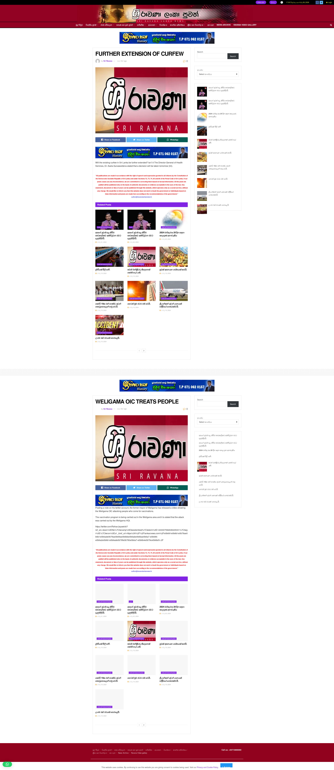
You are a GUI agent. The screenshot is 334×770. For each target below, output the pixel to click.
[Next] (144, 350)
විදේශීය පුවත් (91, 24)
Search (200, 51)
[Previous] (139, 350)
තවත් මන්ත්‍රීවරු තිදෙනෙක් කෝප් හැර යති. (138, 271)
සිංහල (273, 2)
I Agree (226, 766)
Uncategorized (104, 227)
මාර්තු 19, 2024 (101, 273)
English (261, 2)
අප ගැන (210, 24)
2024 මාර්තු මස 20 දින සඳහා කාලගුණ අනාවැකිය (172, 234)
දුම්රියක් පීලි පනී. (102, 269)
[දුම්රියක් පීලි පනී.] (202, 131)
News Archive (224, 24)
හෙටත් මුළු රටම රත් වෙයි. (139, 303)
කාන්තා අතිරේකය (177, 24)
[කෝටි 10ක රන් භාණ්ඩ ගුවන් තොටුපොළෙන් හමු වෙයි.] (202, 170)
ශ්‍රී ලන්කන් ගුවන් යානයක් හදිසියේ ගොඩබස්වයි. (171, 305)
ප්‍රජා (131, 227)
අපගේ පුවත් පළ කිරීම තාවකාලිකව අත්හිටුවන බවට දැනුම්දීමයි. (108, 235)
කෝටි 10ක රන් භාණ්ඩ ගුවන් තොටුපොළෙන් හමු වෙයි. (108, 305)
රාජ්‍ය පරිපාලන (106, 24)
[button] (7, 764)
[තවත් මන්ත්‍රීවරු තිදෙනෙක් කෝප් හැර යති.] (202, 144)
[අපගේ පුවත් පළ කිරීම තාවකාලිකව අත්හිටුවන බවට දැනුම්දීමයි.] (202, 92)
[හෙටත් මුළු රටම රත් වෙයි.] (202, 183)
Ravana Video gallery (245, 24)
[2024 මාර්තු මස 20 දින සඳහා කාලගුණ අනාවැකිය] (202, 118)
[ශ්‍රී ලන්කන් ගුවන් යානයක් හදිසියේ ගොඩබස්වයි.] (202, 196)
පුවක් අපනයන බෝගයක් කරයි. (173, 269)
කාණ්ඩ (200, 70)
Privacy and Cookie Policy (207, 767)
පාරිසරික (140, 24)
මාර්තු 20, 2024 (134, 242)
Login (330, 2)
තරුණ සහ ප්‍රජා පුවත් (124, 24)
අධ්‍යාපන (151, 24)
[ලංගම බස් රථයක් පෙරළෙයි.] (202, 209)
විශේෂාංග (163, 24)
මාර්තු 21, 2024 (101, 242)
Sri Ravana (107, 61)
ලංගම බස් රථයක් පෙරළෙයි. (107, 337)
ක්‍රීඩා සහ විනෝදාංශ (195, 24)
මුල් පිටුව (79, 24)
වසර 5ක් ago (122, 61)
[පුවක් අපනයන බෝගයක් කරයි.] (202, 157)
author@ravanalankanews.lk (141, 197)
